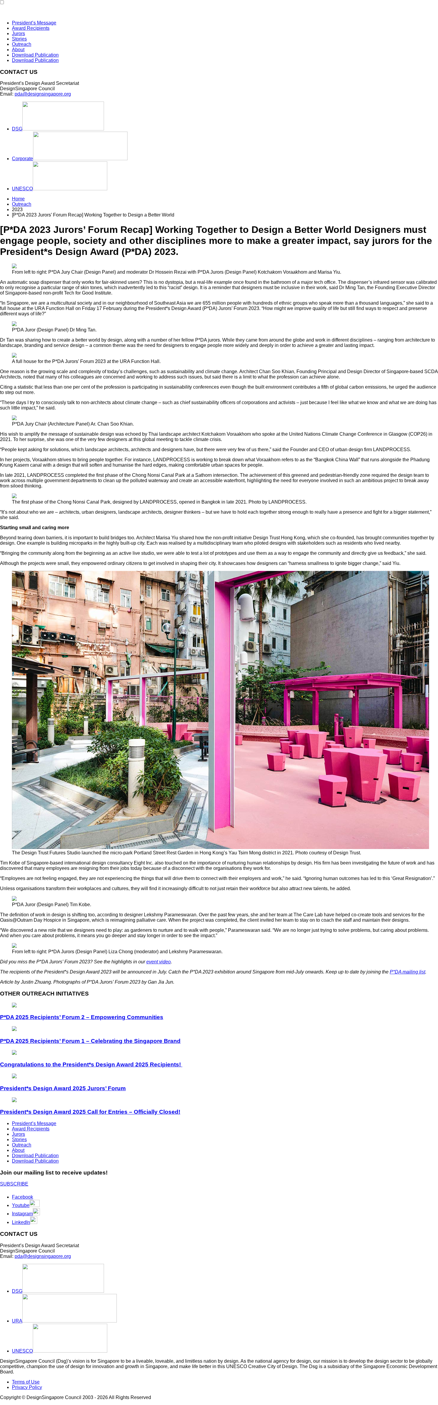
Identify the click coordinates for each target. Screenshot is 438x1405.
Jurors (18, 33)
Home (18, 198)
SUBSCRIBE (14, 1183)
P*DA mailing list (407, 971)
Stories (19, 38)
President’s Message (34, 22)
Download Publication (35, 54)
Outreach (21, 44)
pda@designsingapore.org (43, 93)
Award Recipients (30, 28)
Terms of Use (26, 1381)
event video (158, 961)
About (18, 49)
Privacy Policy (27, 1387)
